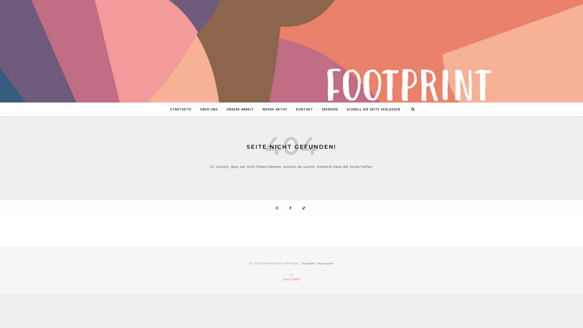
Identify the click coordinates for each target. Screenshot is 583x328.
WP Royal (291, 263)
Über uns (209, 109)
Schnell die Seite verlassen (373, 109)
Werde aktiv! (274, 109)
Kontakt (304, 109)
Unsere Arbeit (240, 109)
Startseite (181, 109)
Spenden (330, 109)
